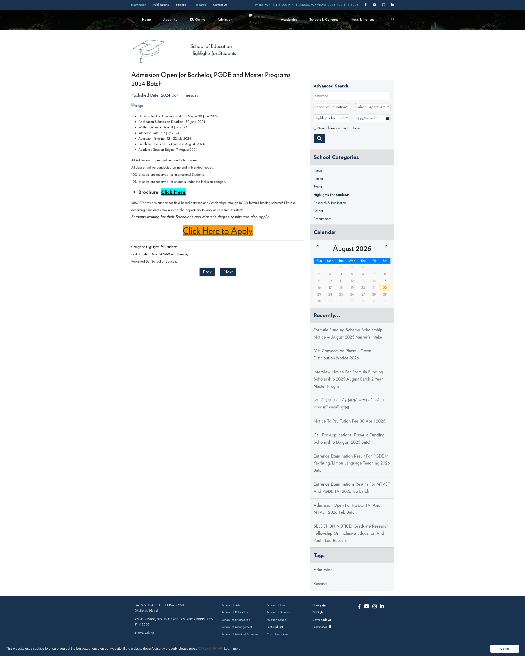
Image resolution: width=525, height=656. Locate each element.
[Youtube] (375, 4)
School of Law (276, 605)
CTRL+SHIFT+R (210, 648)
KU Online (197, 19)
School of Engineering (235, 619)
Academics (289, 19)
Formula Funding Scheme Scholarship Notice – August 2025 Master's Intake (348, 333)
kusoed (320, 584)
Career (318, 210)
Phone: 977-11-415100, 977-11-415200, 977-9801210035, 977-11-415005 (306, 4)
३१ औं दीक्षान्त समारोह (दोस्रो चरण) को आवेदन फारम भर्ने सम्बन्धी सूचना (349, 403)
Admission (225, 19)
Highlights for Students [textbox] (332, 118)
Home (146, 19)
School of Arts (230, 605)
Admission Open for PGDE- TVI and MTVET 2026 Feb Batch (347, 509)
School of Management (236, 627)
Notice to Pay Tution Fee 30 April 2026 (349, 421)
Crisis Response (277, 634)
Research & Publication (330, 203)
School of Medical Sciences (239, 634)
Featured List (275, 627)
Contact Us (220, 4)
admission (323, 570)
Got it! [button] (504, 648)
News (318, 170)
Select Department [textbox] (370, 107)
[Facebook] (366, 4)
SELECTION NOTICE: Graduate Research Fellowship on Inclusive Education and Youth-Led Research (351, 533)
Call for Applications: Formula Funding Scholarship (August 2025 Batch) (349, 438)
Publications (161, 4)
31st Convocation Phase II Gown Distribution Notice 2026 (342, 354)
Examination (139, 4)
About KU (170, 19)
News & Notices (362, 19)
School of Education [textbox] (330, 107)
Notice (318, 178)
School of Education (211, 46)
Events (318, 186)
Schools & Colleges (323, 19)
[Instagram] (384, 4)
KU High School (277, 619)
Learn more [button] (232, 648)
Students (182, 4)
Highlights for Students (213, 53)
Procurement (322, 218)
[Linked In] (392, 4)
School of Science (279, 612)
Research (200, 4)
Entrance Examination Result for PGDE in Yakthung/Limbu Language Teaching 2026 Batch (352, 463)
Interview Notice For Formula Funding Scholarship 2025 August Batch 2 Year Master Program (348, 379)
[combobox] (331, 107)
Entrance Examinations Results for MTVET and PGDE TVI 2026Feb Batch (352, 487)
